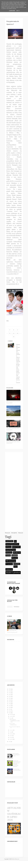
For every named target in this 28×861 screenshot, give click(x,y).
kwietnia (11, 733)
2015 (10, 709)
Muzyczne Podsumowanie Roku (12, 544)
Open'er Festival (16, 546)
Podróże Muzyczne (12, 630)
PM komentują (9, 552)
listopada (12, 714)
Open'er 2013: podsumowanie (12, 724)
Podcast (15, 566)
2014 (10, 711)
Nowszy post (7, 532)
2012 (10, 741)
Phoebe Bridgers (17, 563)
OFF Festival (8, 546)
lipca (11, 718)
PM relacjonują (10, 561)
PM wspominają (9, 563)
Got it (18, 10)
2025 (10, 690)
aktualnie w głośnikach (13, 572)
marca (11, 735)
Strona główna (14, 532)
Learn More (12, 10)
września (11, 716)
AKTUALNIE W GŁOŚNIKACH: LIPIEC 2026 (14, 813)
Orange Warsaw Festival (10, 549)
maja (11, 732)
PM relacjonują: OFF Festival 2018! (13, 417)
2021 (10, 698)
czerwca (11, 730)
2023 (10, 694)
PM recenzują (14, 557)
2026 (10, 689)
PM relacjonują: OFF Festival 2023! (17, 770)
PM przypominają (14, 555)
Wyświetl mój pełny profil (12, 632)
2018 (10, 703)
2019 (10, 701)
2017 (10, 705)
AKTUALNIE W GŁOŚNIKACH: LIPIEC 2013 (14, 720)
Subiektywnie (9, 569)
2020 (10, 700)
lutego (11, 737)
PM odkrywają (16, 552)
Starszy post (20, 532)
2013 (10, 712)
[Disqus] (14, 473)
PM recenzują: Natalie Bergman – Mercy (16, 754)
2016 (10, 707)
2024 (10, 692)
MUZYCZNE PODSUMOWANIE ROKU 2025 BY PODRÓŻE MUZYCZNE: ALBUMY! (16, 763)
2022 (10, 696)
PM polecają (8, 555)
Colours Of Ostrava (9, 541)
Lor (15, 541)
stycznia (11, 739)
